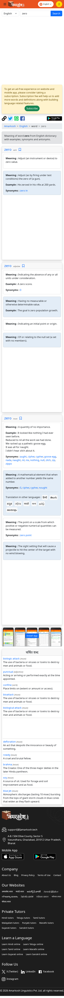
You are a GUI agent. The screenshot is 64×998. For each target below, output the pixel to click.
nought (43, 487)
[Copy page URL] (4, 118)
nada (8, 460)
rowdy (6, 754)
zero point (26, 535)
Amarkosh (10, 126)
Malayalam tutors (10, 923)
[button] (6, 636)
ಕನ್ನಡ (9, 503)
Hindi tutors (8, 917)
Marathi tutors (46, 923)
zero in (24, 190)
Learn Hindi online (11, 944)
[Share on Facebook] (22, 118)
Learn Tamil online (11, 949)
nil (23, 460)
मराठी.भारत (20, 891)
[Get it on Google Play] (54, 118)
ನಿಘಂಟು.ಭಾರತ (27, 896)
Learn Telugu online (33, 944)
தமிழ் (41, 503)
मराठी (26, 503)
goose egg (50, 456)
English (23, 126)
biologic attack (11, 658)
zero (7, 149)
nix (27, 460)
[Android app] (45, 856)
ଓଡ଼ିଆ (18, 503)
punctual (8, 671)
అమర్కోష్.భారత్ (34, 891)
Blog (16, 875)
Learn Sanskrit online (36, 954)
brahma (7, 764)
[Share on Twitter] (10, 118)
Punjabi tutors (29, 923)
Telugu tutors (23, 917)
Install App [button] (32, 635)
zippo (9, 463)
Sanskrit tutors (26, 928)
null (42, 460)
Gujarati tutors (9, 928)
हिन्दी (45, 497)
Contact (57, 875)
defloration (9, 741)
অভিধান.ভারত (56, 896)
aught (23, 456)
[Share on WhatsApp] (16, 118)
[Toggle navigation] (5, 4)
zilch (48, 460)
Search (56, 13)
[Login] (59, 4)
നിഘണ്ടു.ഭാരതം (10, 896)
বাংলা (34, 503)
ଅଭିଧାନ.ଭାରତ (42, 896)
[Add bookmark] (20, 150)
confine (7, 685)
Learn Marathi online (33, 949)
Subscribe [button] (32, 108)
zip (53, 460)
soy (5, 777)
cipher (31, 456)
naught (17, 460)
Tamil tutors (39, 917)
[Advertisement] (32, 50)
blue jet (7, 790)
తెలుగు (53, 497)
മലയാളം (12, 510)
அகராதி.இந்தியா (51, 891)
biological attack (12, 707)
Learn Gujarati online (12, 954)
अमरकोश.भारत (7, 891)
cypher (39, 456)
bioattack (8, 694)
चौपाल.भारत (6, 901)
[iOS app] (13, 856)
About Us (6, 875)
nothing (34, 460)
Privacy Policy (28, 875)
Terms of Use (44, 875)
